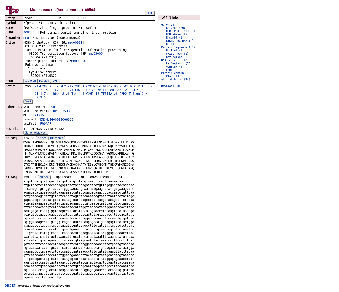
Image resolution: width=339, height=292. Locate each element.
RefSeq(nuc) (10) (179, 63)
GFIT (56, 80)
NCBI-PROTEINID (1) (180, 31)
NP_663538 (61, 111)
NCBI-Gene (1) (176, 34)
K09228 (28, 32)
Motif (28, 101)
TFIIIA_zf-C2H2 (114, 93)
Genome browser (36, 132)
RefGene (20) (175, 28)
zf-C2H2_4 (76, 86)
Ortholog (30, 80)
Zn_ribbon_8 (54, 93)
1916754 (39, 115)
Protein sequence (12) (178, 47)
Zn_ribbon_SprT (110, 90)
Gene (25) (168, 24)
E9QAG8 (45, 123)
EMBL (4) (172, 70)
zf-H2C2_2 (43, 86)
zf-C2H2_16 (90, 93)
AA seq (42, 138)
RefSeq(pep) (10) (179, 57)
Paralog (44, 80)
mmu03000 (95, 53)
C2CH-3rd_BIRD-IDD (102, 86)
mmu (26, 37)
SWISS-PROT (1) (177, 53)
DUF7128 (89, 90)
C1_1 (38, 93)
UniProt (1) (175, 50)
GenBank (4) (175, 66)
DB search (56, 138)
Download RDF (171, 86)
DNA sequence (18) (175, 60)
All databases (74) (175, 79)
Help (150, 13)
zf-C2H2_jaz (135, 90)
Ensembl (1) (175, 37)
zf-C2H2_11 (58, 90)
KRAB (141, 86)
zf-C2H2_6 (127, 86)
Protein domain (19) (176, 73)
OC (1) (171, 44)
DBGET (10, 285)
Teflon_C (136, 93)
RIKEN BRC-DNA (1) (179, 40)
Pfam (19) (173, 76)
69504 (52, 107)
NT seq (44, 177)
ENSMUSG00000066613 (56, 119)
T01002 (80, 18)
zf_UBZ (75, 90)
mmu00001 (75, 42)
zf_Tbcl (72, 93)
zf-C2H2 (59, 86)
